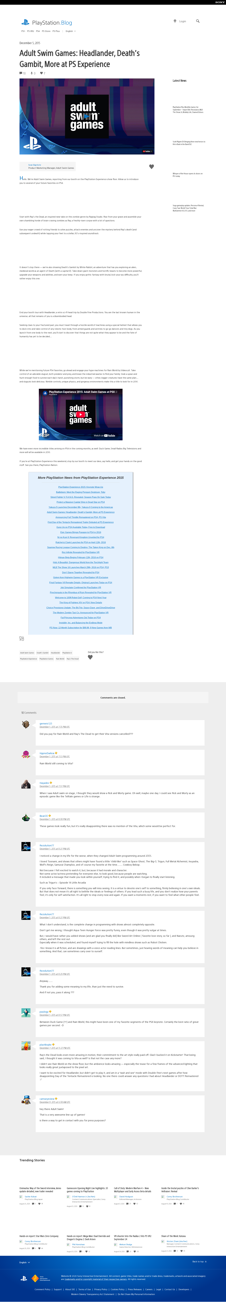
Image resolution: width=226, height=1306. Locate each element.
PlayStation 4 (67, 653)
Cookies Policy (117, 1289)
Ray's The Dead (73, 659)
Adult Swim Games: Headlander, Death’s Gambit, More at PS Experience (81, 512)
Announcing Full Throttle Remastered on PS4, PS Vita (81, 517)
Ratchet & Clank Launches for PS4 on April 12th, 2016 (81, 542)
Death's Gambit (42, 653)
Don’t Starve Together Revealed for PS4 (80, 572)
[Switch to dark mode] (175, 21)
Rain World (60, 659)
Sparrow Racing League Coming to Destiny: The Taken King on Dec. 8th (80, 547)
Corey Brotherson (175, 1196)
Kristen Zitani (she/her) (177, 1241)
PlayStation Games (46, 659)
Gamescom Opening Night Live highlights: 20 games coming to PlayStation (87, 1190)
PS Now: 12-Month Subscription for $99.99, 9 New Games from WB (81, 628)
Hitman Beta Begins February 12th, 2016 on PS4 (80, 557)
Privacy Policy (100, 1289)
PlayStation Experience (28, 659)
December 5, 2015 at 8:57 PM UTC (55, 1014)
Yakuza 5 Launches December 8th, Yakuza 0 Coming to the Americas (81, 507)
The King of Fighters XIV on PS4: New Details (80, 602)
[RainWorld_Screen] (80, 353)
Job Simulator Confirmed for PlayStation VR (80, 587)
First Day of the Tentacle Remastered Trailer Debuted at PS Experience (81, 522)
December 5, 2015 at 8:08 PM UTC (55, 819)
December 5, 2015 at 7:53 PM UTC (55, 756)
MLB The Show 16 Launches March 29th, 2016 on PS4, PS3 (81, 567)
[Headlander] (80, 295)
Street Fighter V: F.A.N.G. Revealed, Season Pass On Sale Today (80, 497)
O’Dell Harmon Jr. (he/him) (83, 1196)
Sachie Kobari (31, 1196)
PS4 (38, 31)
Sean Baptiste (34, 165)
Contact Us (170, 1289)
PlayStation (52, 22)
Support (58, 1289)
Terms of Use (84, 1289)
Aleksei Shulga (125, 1244)
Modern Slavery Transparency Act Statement (92, 1294)
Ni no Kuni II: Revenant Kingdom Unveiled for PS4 (80, 537)
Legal (158, 1289)
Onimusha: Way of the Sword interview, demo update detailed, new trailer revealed (40, 1190)
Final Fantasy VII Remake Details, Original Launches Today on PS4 (80, 582)
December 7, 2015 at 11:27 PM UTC (55, 1047)
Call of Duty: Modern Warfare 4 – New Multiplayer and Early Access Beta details (132, 1190)
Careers (148, 1289)
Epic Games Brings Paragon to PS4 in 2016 (80, 532)
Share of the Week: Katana (173, 1235)
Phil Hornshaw (78, 1244)
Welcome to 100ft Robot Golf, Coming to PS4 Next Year (80, 597)
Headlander (55, 653)
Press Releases (135, 1289)
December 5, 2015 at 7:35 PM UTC (55, 726)
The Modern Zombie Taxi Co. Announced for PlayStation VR (81, 613)
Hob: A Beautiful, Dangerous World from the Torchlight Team (80, 562)
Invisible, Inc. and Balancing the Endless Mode (80, 623)
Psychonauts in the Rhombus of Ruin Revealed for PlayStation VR (81, 592)
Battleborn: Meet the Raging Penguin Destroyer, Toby (80, 492)
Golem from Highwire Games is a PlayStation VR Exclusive (80, 577)
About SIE (70, 1289)
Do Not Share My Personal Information (136, 1294)
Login (182, 21)
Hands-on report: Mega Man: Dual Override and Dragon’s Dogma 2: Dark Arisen (88, 1237)
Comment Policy (42, 1289)
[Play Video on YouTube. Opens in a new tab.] (147, 151)
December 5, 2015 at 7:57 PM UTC (55, 786)
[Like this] (39, 1203)
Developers (184, 1289)
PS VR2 (30, 31)
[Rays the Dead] (80, 200)
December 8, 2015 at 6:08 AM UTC (55, 1102)
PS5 (23, 31)
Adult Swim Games (27, 653)
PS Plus (56, 31)
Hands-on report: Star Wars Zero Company (38, 1235)
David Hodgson (126, 1196)
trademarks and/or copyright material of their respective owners (96, 1279)
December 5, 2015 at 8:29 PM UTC (55, 973)
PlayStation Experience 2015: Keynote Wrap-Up (80, 487)
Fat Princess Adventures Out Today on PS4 (81, 618)
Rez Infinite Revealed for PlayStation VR (81, 552)
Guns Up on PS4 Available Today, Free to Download (80, 527)
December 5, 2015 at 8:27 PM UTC (55, 848)
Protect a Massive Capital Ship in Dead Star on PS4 (81, 502)
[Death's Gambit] (80, 250)
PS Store (46, 31)
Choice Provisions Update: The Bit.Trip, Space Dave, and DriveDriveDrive (80, 608)
